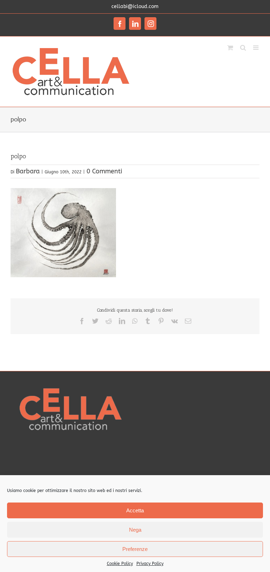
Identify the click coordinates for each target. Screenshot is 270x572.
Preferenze (135, 549)
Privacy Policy (149, 563)
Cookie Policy (120, 563)
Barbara (28, 171)
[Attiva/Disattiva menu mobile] (256, 47)
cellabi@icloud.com (135, 6)
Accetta (135, 510)
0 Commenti (104, 171)
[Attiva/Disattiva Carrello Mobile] (230, 47)
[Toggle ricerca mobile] (243, 47)
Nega (135, 530)
